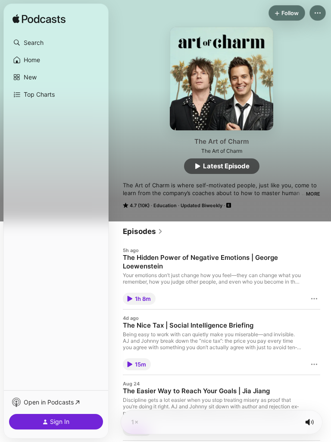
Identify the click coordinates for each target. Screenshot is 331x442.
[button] (56, 42)
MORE (313, 194)
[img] (39, 19)
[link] (143, 231)
